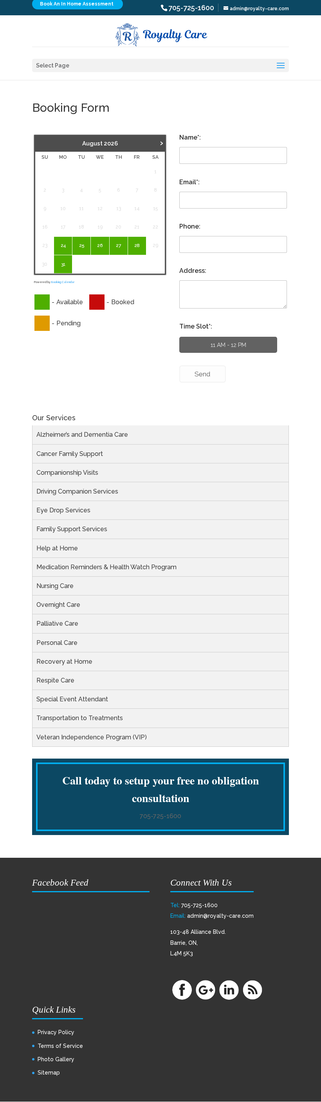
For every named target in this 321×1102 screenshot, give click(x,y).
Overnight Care (58, 604)
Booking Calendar (62, 282)
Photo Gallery (56, 1059)
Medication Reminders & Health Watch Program (106, 567)
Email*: (189, 182)
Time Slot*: (195, 326)
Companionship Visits (67, 472)
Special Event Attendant (72, 699)
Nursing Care (55, 586)
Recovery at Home (64, 661)
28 (137, 245)
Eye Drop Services (63, 510)
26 (100, 245)
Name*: (190, 137)
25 (81, 245)
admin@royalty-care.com (220, 916)
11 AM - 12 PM (228, 345)
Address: (192, 270)
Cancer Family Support (69, 454)
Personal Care (57, 642)
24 (63, 245)
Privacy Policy (56, 1032)
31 (63, 264)
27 (118, 245)
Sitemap (49, 1072)
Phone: (189, 226)
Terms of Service (60, 1046)
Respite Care (55, 680)
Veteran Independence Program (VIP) (91, 737)
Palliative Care (57, 623)
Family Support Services (71, 529)
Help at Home (57, 548)
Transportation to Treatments (79, 718)
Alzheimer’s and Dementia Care (82, 434)
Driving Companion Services (77, 491)
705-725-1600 (160, 816)
